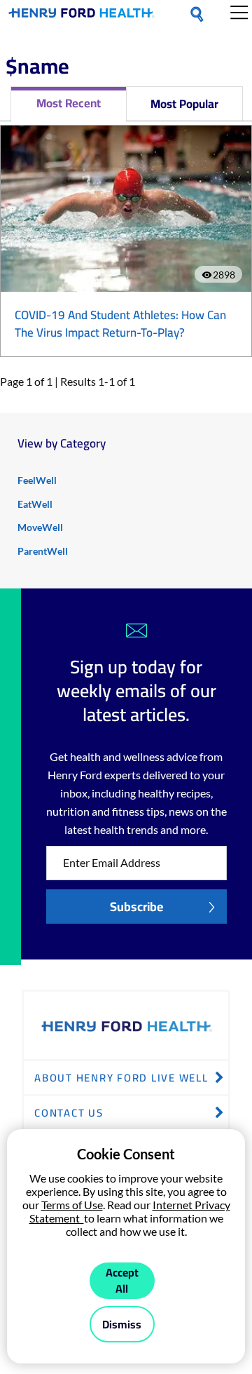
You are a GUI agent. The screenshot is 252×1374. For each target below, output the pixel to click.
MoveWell (40, 527)
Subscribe (136, 906)
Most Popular (184, 104)
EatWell (35, 504)
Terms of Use (72, 1204)
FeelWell (37, 480)
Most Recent (68, 103)
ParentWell (43, 551)
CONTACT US (69, 1113)
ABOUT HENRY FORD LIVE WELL (121, 1077)
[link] (82, 15)
